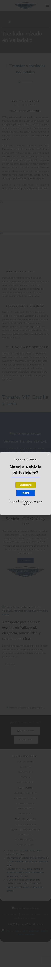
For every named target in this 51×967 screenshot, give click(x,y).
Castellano (26, 484)
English (26, 492)
